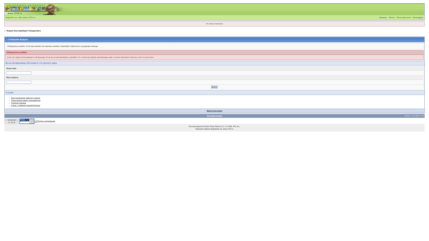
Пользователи (404, 17)
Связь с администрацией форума (25, 105)
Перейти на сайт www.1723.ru (20, 17)
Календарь (418, 17)
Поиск (392, 17)
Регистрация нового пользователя (25, 100)
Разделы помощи (18, 103)
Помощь (383, 17)
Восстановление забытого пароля (25, 98)
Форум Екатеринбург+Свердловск (24, 31)
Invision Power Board (211, 126)
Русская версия (195, 126)
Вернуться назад (214, 111)
